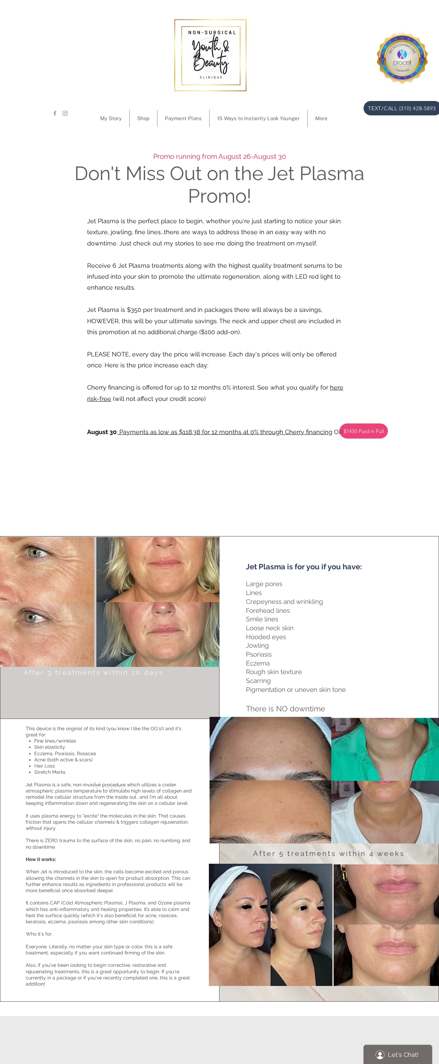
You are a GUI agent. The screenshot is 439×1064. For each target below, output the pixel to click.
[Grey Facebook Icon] (54, 113)
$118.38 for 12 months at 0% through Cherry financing (255, 431)
